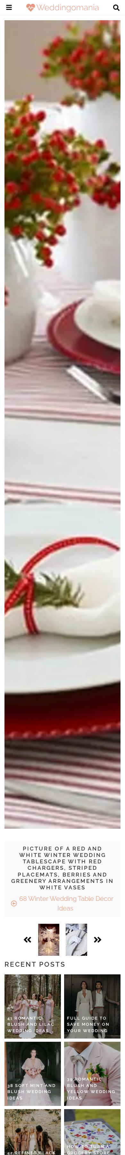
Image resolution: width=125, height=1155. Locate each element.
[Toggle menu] (9, 8)
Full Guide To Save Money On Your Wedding (88, 1024)
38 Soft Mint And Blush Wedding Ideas (31, 1091)
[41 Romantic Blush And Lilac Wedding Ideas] (32, 1006)
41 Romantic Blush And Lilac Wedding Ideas (30, 1024)
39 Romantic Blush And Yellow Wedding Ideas (91, 1088)
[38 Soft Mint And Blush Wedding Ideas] (32, 1074)
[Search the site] (116, 8)
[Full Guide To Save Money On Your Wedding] (92, 1006)
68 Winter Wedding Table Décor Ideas (65, 903)
